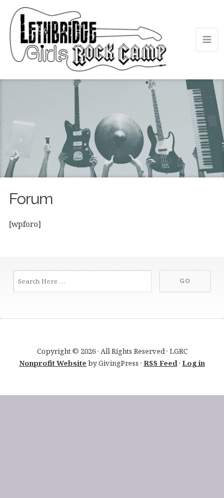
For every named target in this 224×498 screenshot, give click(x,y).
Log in (193, 363)
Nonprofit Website (52, 363)
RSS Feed (160, 363)
